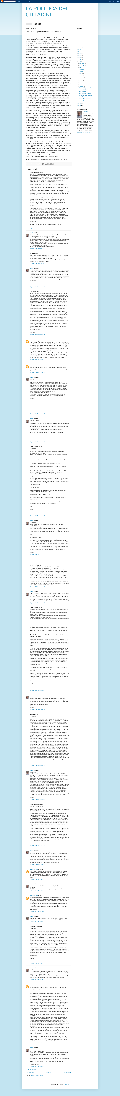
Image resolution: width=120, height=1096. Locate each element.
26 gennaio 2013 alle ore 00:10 (37, 372)
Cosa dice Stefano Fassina (85, 93)
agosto (81, 71)
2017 (79, 53)
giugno (81, 75)
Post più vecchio (67, 1072)
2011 (79, 105)
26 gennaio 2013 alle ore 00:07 (37, 359)
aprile (81, 80)
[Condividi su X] (49, 164)
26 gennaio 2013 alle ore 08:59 (37, 442)
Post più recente (30, 1072)
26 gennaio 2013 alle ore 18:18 (37, 586)
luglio (81, 73)
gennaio (82, 86)
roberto (31, 232)
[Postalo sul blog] (48, 164)
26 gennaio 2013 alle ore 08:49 (37, 414)
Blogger (67, 1084)
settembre (82, 69)
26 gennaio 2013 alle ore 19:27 (37, 603)
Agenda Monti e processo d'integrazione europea (85, 99)
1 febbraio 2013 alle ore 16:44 (37, 921)
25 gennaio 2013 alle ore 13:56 (37, 287)
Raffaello (32, 984)
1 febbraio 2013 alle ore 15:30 (37, 911)
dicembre (82, 63)
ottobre (81, 67)
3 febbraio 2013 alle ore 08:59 (37, 1066)
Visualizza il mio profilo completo (84, 132)
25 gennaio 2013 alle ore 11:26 (37, 248)
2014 (79, 59)
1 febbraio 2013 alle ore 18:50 (37, 963)
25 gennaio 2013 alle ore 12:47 (37, 263)
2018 (79, 51)
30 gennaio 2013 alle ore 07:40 (37, 864)
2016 (79, 55)
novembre (82, 65)
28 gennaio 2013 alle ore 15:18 (37, 845)
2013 (79, 61)
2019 (79, 49)
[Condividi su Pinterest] (53, 164)
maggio (81, 78)
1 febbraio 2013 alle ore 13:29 (37, 891)
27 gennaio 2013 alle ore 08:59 (37, 709)
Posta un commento (32, 1069)
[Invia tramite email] (46, 164)
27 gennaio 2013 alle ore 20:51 (37, 799)
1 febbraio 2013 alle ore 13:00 (37, 879)
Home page (48, 1072)
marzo (81, 82)
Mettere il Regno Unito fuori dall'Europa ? (85, 88)
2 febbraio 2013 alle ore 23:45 (37, 1043)
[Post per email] (43, 163)
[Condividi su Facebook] (51, 164)
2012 (79, 103)
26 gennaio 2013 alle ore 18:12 (37, 554)
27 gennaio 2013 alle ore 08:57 (37, 690)
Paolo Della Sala (34, 339)
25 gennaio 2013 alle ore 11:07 (37, 228)
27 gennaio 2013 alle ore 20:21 (37, 765)
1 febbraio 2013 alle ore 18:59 (37, 979)
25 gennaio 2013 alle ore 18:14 (37, 334)
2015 (79, 57)
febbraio (82, 84)
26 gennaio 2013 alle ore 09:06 (37, 516)
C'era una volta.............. (84, 91)
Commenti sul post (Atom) (36, 1075)
